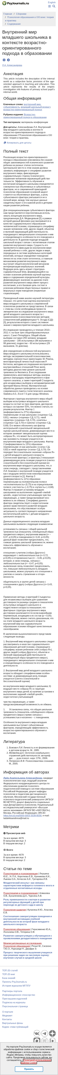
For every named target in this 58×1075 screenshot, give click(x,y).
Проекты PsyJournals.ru (14, 982)
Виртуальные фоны (12, 1023)
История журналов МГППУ (16, 986)
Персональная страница (15, 1006)
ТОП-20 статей (10, 970)
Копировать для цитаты (18, 143)
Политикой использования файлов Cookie (36, 1061)
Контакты (7, 1019)
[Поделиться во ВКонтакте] (4, 60)
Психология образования (16, 929)
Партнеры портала (12, 991)
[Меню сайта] (49, 6)
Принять (29, 1069)
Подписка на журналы (13, 1002)
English (52, 2)
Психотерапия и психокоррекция (20, 873)
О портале (7, 1012)
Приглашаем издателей (14, 999)
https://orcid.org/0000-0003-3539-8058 (22, 815)
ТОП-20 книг (8, 974)
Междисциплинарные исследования (22, 943)
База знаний (8, 978)
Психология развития (14, 910)
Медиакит (7, 1015)
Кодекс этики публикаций (15, 1027)
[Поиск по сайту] (54, 6)
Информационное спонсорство (18, 995)
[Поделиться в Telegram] (8, 60)
